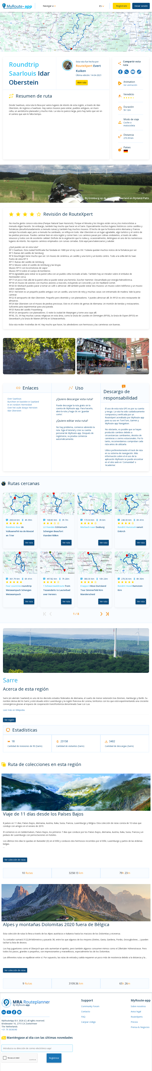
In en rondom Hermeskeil (19, 404)
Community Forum (90, 1006)
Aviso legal (136, 1011)
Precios (134, 1022)
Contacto (85, 1011)
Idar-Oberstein (14, 410)
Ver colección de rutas (15, 859)
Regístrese (54, 1058)
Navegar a (48, 5)
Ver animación (130, 85)
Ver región (9, 719)
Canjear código (88, 1022)
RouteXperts (137, 1016)
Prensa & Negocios (140, 1027)
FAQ (83, 1016)
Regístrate (121, 5)
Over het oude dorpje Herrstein (22, 407)
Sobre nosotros (138, 1006)
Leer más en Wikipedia (14, 710)
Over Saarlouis (14, 398)
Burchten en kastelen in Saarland (23, 401)
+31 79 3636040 (9, 1029)
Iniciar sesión (141, 5)
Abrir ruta (81, 82)
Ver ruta (29, 542)
